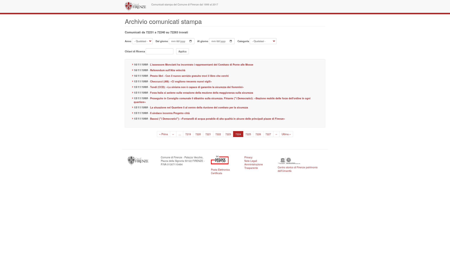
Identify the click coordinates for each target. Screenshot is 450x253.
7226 (258, 134)
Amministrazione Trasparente (253, 166)
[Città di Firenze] (137, 6)
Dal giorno (162, 41)
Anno (128, 41)
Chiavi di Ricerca (135, 51)
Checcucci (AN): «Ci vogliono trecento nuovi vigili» (181, 81)
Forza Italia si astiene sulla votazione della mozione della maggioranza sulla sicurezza (201, 92)
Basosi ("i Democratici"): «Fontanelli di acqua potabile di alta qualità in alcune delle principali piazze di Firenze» (217, 118)
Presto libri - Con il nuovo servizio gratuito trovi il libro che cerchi (189, 75)
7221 (208, 134)
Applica (182, 51)
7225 (248, 134)
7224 (239, 134)
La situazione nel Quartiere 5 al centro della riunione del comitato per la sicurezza (199, 107)
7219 (188, 134)
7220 (198, 134)
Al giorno (202, 41)
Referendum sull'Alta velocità (167, 70)
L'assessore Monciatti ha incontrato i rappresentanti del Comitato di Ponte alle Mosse (201, 64)
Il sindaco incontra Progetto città (170, 113)
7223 (228, 134)
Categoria (243, 41)
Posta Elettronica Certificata (220, 171)
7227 (268, 134)
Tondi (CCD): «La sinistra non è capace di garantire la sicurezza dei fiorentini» (197, 87)
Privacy (248, 157)
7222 (218, 134)
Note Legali (250, 161)
